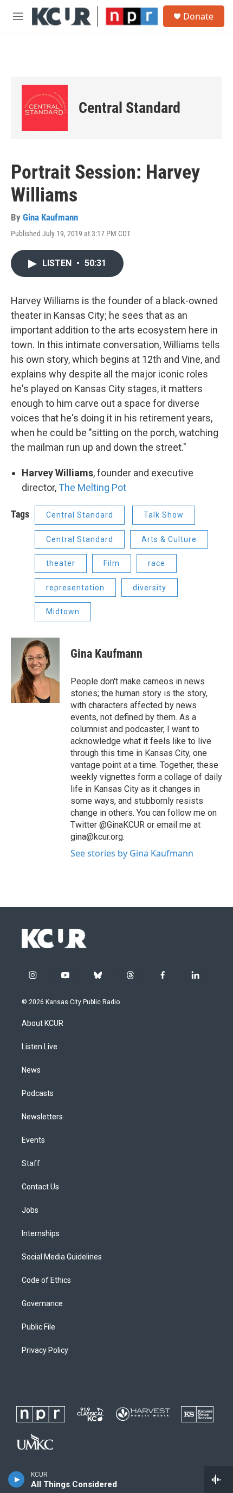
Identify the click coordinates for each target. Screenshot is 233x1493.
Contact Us (40, 1187)
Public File (38, 1327)
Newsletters (42, 1117)
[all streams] (218, 1479)
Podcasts (38, 1093)
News (31, 1070)
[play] (16, 1479)
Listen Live (39, 1047)
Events (33, 1140)
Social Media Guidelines (62, 1257)
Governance (42, 1304)
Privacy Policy (45, 1350)
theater (60, 563)
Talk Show (164, 515)
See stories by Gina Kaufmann (131, 853)
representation (75, 587)
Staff (31, 1164)
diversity (149, 587)
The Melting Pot (92, 487)
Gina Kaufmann (50, 217)
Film (111, 563)
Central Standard (79, 539)
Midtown (63, 611)
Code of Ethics (46, 1280)
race (156, 563)
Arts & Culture (169, 539)
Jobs (30, 1210)
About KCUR (42, 1023)
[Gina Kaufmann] (35, 670)
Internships (41, 1234)
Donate (198, 16)
